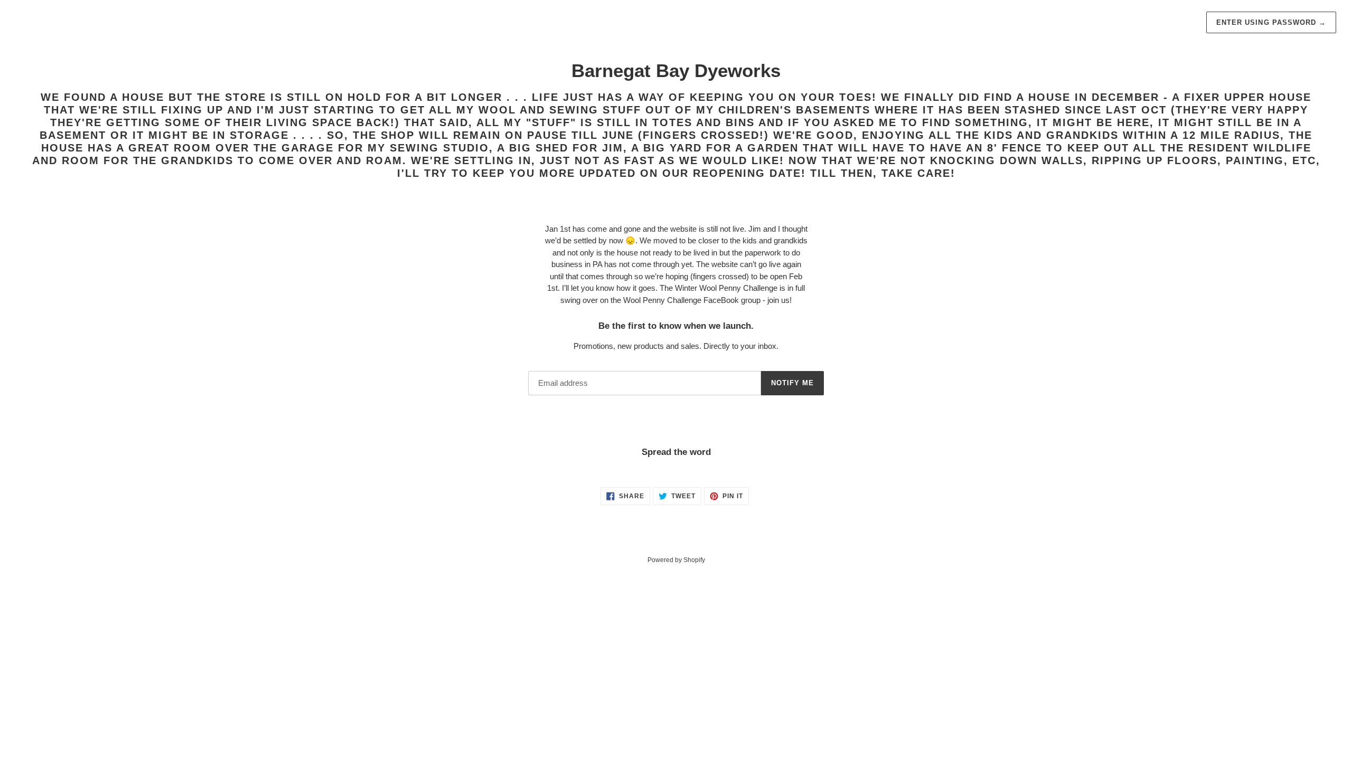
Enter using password (1271, 22)
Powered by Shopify (676, 560)
